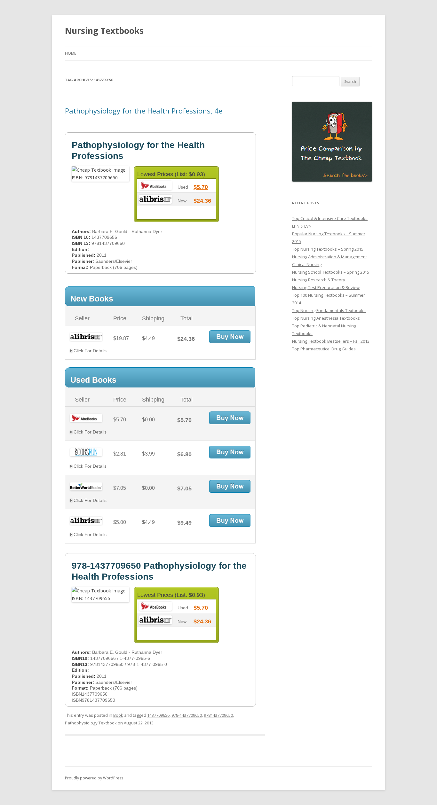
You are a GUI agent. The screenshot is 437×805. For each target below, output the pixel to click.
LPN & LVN (302, 226)
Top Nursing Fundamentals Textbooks (329, 310)
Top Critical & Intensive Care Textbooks (330, 218)
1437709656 (158, 715)
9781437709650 (218, 715)
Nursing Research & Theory (318, 280)
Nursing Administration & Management (329, 257)
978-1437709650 (186, 715)
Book (118, 715)
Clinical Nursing (307, 264)
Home (70, 53)
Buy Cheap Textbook (229, 336)
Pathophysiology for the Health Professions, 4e (143, 110)
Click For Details (89, 350)
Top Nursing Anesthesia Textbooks (326, 318)
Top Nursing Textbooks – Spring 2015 (327, 249)
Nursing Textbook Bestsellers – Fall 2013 (330, 341)
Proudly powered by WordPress (94, 778)
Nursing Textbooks (104, 30)
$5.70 (201, 187)
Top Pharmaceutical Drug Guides (324, 349)
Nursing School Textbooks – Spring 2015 (330, 272)
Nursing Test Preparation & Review (326, 287)
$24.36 (202, 201)
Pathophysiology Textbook (91, 723)
